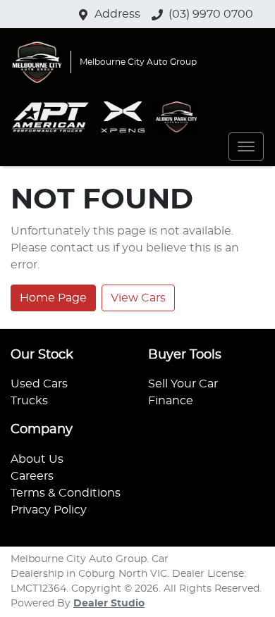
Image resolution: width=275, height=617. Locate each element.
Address (117, 14)
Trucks (29, 400)
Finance (170, 400)
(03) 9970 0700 (211, 14)
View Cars (138, 298)
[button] (246, 146)
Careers (32, 476)
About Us (37, 459)
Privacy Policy (49, 510)
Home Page (53, 298)
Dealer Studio (109, 604)
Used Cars (39, 383)
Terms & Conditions (66, 493)
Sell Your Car (183, 383)
